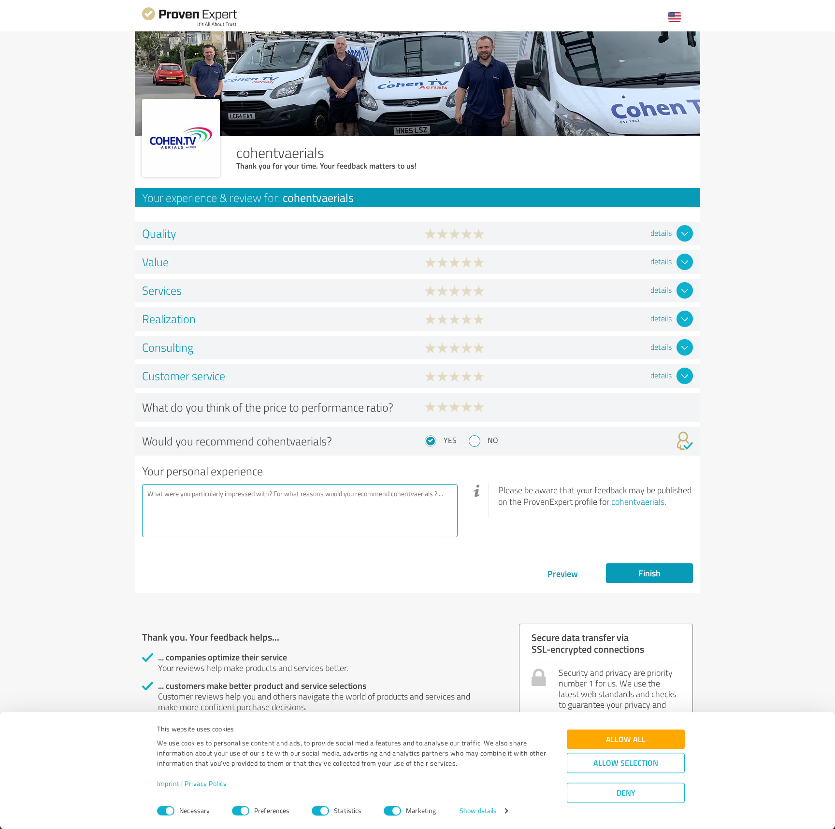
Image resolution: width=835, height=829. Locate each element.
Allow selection (625, 763)
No (493, 440)
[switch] (240, 810)
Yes (450, 440)
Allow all (626, 739)
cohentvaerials (637, 501)
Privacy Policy (206, 783)
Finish (649, 573)
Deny (626, 793)
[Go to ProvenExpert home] (189, 24)
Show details (478, 810)
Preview (562, 573)
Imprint (168, 783)
